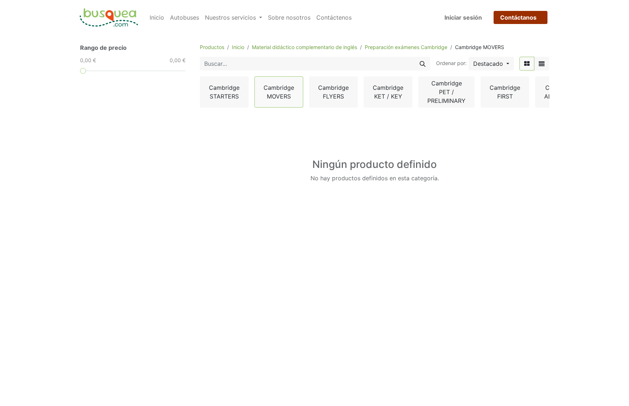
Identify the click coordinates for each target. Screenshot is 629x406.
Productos (212, 47)
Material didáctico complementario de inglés (304, 47)
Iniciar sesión (463, 17)
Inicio (238, 47)
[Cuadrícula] (526, 64)
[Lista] (541, 64)
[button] (491, 64)
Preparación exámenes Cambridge (406, 47)
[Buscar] (422, 64)
